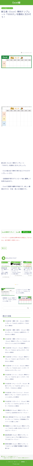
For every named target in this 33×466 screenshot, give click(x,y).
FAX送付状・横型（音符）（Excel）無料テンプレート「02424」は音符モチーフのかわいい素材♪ (17, 332)
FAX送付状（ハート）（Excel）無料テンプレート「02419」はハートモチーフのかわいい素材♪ (17, 377)
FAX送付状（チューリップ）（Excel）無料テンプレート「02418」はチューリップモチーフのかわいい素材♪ (17, 386)
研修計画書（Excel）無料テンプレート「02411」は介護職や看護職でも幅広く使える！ (17, 446)
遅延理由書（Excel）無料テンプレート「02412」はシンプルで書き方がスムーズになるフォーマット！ (17, 437)
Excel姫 (16, 2)
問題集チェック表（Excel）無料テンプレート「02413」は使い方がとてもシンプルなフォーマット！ (17, 428)
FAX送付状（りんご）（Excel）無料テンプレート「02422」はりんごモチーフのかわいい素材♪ (17, 350)
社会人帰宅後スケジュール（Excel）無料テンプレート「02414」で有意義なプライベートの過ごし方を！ (17, 419)
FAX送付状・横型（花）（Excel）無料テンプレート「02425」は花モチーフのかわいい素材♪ (17, 323)
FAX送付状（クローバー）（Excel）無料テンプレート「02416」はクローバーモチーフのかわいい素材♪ (17, 404)
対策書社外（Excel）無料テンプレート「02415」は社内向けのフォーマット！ (17, 411)
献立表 (4, 248)
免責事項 (23, 461)
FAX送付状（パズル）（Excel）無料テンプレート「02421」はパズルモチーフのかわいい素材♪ (17, 359)
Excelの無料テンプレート (7, 8)
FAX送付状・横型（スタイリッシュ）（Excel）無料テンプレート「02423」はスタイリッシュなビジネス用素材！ (17, 341)
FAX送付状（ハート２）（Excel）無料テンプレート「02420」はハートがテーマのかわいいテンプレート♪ (17, 368)
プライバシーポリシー (13, 461)
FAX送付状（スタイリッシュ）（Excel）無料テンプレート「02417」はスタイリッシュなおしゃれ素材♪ (17, 395)
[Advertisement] (16, 34)
